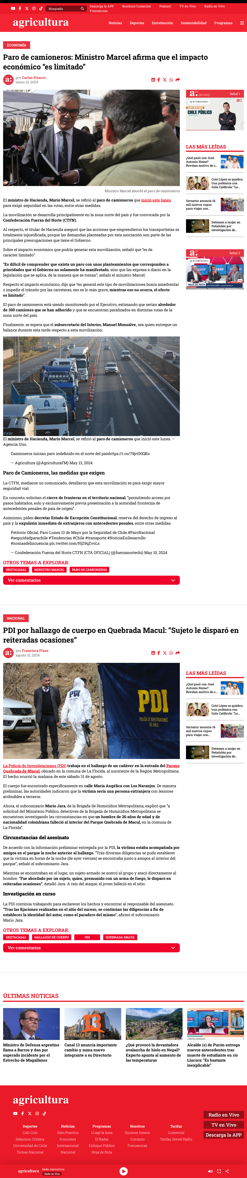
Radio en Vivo (214, 6)
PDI (87, 937)
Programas (223, 22)
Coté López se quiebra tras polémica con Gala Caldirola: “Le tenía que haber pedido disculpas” (227, 183)
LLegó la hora (102, 1132)
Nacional (16, 618)
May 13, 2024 (81, 462)
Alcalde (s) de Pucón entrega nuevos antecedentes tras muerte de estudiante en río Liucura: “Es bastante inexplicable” (213, 1055)
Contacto (137, 1139)
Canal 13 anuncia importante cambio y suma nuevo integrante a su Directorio (90, 1049)
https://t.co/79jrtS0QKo (129, 453)
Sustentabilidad (194, 22)
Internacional (68, 1145)
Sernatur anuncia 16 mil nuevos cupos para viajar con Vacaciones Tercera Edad (200, 204)
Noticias (115, 22)
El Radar (102, 1139)
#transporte (95, 537)
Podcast (165, 6)
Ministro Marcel (49, 570)
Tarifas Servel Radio (176, 1139)
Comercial (176, 1132)
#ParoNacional (141, 532)
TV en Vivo (187, 6)
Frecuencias (99, 10)
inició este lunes (156, 199)
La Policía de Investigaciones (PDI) (34, 765)
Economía (16, 45)
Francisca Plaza (35, 650)
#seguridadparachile (29, 537)
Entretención (162, 22)
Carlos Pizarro (34, 77)
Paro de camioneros (89, 570)
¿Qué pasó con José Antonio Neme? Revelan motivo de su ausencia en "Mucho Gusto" (201, 161)
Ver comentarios (24, 580)
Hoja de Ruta (102, 1152)
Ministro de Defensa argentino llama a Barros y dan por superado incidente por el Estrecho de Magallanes (31, 1052)
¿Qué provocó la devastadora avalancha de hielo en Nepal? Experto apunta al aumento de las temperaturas (153, 1052)
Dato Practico (68, 1132)
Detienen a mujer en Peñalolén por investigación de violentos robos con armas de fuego (225, 226)
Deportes (137, 22)
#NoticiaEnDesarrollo (126, 537)
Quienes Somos (137, 1132)
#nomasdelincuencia (29, 543)
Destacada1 (16, 570)
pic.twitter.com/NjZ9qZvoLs (74, 543)
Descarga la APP (102, 6)
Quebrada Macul (120, 937)
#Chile (78, 537)
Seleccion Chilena (30, 1139)
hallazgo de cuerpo (51, 937)
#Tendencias (60, 537)
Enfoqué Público (102, 1145)
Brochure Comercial (136, 6)
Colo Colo (30, 1132)
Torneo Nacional (30, 1152)
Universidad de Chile (30, 1145)
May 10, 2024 (155, 552)
